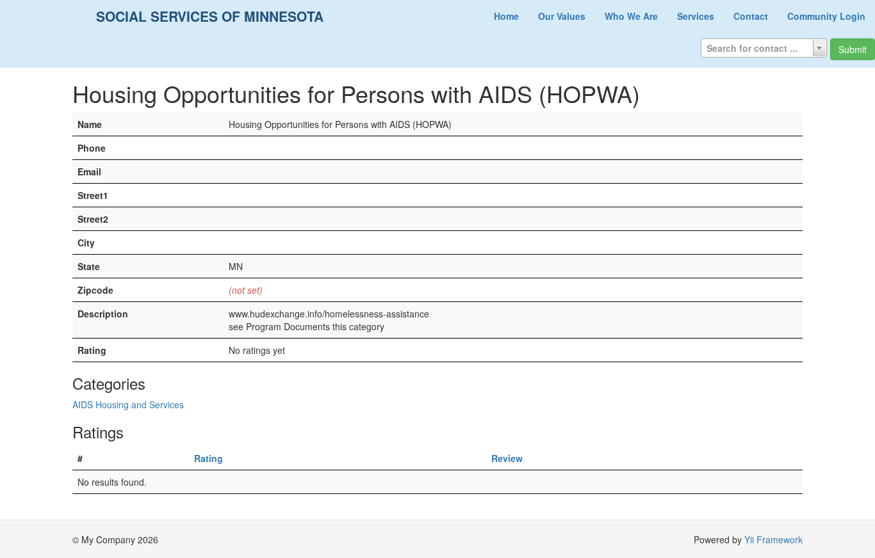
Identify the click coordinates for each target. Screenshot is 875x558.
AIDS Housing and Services (128, 404)
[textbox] (763, 48)
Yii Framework (773, 539)
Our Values (561, 16)
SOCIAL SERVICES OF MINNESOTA (209, 16)
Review (507, 458)
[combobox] (763, 48)
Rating (208, 458)
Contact (750, 16)
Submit (852, 49)
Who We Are (631, 16)
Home (506, 16)
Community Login (826, 16)
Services (695, 16)
